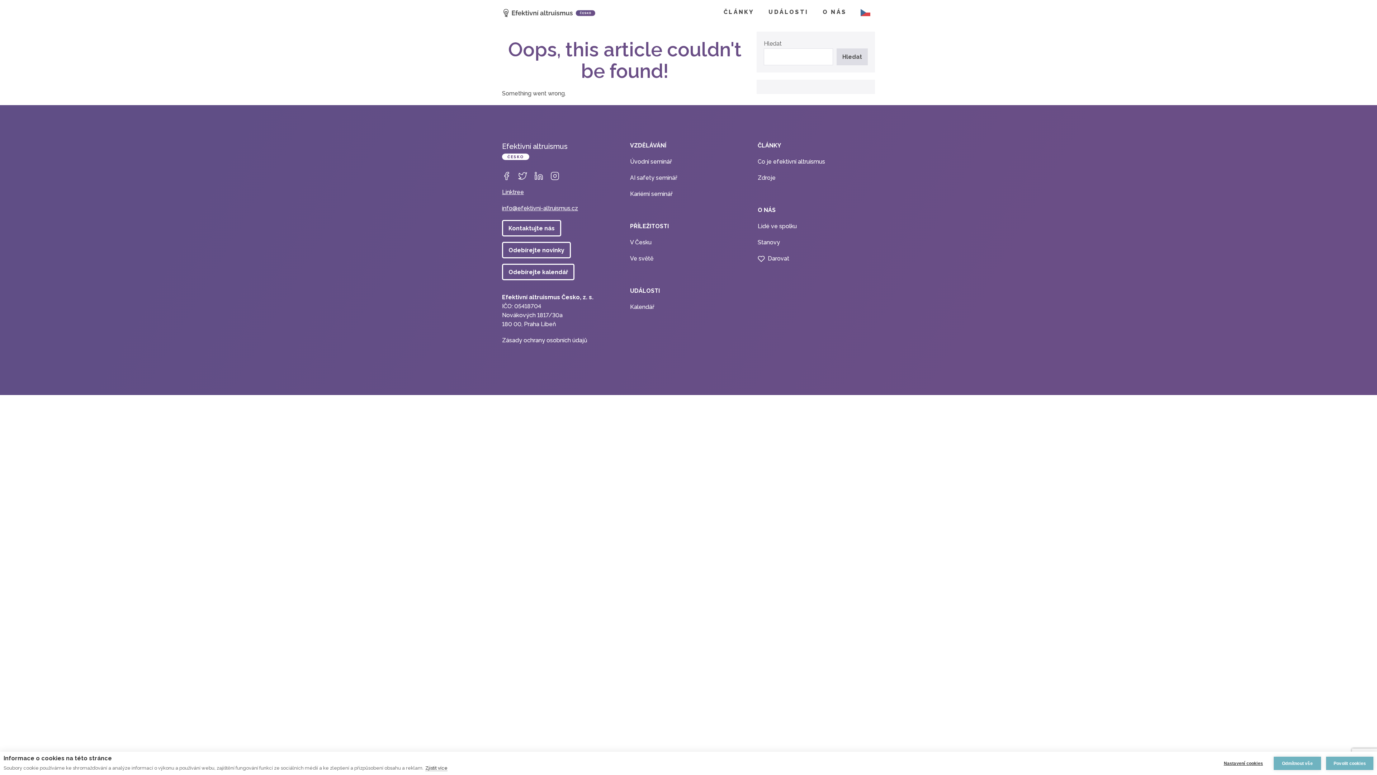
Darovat (778, 258)
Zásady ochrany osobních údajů (544, 340)
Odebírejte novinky (536, 250)
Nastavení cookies (1243, 763)
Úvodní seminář (651, 161)
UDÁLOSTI (788, 12)
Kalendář (642, 307)
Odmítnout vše (1297, 763)
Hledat (773, 43)
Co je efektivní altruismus (791, 161)
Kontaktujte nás (531, 228)
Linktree (513, 192)
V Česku (641, 242)
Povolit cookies (1350, 763)
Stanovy (769, 242)
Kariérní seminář (651, 194)
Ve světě (641, 258)
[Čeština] (864, 12)
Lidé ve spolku (777, 226)
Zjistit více (436, 768)
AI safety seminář (653, 177)
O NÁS (834, 12)
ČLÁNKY (739, 12)
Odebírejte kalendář (538, 272)
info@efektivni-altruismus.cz (540, 208)
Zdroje (767, 177)
